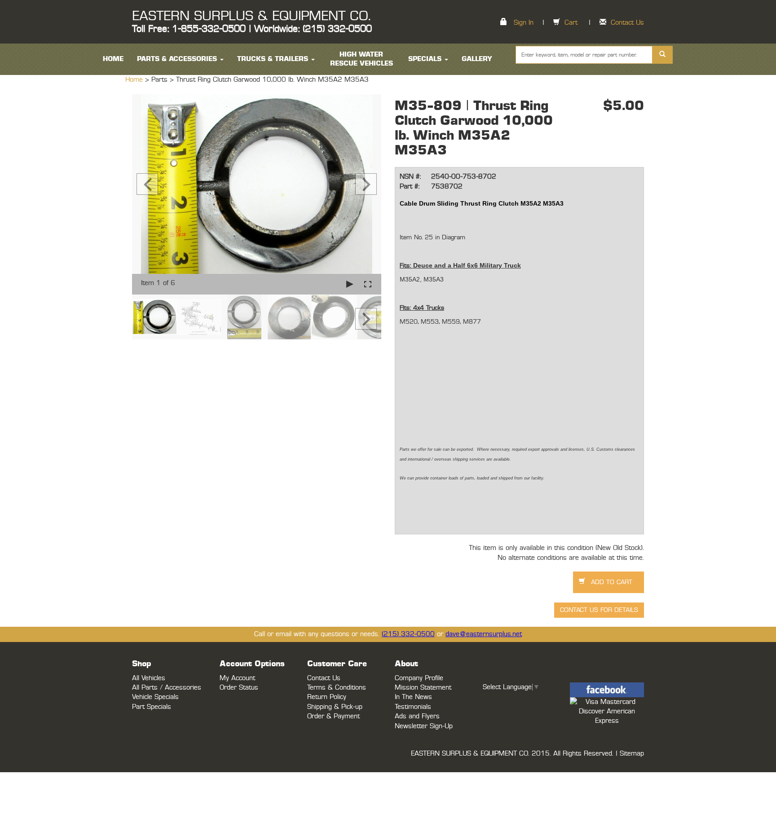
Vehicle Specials (155, 697)
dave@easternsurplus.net (483, 634)
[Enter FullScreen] (367, 284)
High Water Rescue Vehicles (361, 59)
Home (135, 79)
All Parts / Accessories (166, 687)
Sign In (524, 22)
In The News (413, 697)
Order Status (239, 687)
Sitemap (632, 753)
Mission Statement (423, 687)
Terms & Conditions (336, 687)
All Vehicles (148, 678)
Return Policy (326, 697)
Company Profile (419, 678)
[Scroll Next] (366, 319)
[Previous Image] (147, 184)
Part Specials (151, 707)
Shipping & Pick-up (334, 707)
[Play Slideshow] (349, 284)
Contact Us (627, 22)
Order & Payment (333, 716)
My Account (237, 678)
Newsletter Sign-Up (424, 726)
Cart (571, 22)
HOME (113, 59)
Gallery (477, 59)
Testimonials (413, 707)
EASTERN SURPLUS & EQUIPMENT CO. (251, 16)
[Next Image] (366, 184)
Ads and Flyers (417, 716)
